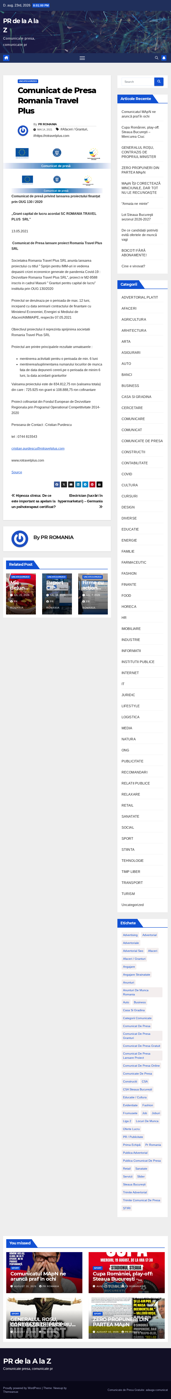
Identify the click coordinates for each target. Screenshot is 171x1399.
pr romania (153, 1144)
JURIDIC (128, 695)
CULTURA (130, 485)
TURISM (128, 894)
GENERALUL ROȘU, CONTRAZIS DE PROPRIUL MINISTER (139, 152)
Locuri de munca (147, 1121)
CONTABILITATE (135, 463)
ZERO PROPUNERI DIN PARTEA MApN (120, 1322)
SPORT (127, 838)
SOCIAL (128, 827)
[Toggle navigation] (82, 58)
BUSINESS (130, 386)
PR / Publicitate (133, 1137)
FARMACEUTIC (134, 562)
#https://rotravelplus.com (51, 136)
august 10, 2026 (108, 1332)
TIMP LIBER (131, 871)
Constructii (130, 1081)
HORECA (129, 606)
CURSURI (129, 496)
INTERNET (130, 673)
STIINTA (128, 849)
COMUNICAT (132, 430)
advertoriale (131, 943)
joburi (156, 1113)
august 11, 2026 (25, 1332)
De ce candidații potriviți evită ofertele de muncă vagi (140, 235)
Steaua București (134, 1184)
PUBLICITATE (132, 761)
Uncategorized (28, 81)
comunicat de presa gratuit (141, 1045)
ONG (125, 750)
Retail (127, 1168)
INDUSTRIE (131, 640)
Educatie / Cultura (135, 1097)
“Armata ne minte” (135, 203)
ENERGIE (129, 540)
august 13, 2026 (108, 1286)
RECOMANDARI (134, 772)
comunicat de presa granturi (136, 1036)
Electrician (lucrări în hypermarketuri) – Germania (80, 498)
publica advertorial (135, 1152)
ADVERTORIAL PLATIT (140, 297)
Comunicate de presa (137, 1073)
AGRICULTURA (134, 319)
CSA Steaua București (137, 1089)
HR (124, 617)
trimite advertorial (135, 1192)
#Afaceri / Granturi (73, 129)
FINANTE (129, 584)
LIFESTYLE (131, 706)
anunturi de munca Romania (135, 992)
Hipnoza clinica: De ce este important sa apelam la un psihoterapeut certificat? (33, 501)
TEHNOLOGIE (133, 860)
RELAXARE (131, 794)
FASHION (129, 573)
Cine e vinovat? (133, 266)
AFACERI (129, 308)
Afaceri (152, 950)
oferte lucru (131, 1129)
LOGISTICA (131, 717)
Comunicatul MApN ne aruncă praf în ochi (38, 1276)
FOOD (126, 595)
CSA (145, 1081)
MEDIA (127, 728)
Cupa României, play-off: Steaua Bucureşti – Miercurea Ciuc (140, 132)
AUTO (126, 363)
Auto (126, 1002)
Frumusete (130, 1113)
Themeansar (10, 1391)
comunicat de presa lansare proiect (136, 1055)
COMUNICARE (133, 419)
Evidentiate (130, 1105)
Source (16, 472)
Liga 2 (127, 1121)
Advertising (130, 935)
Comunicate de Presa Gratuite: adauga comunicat (138, 1389)
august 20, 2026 (25, 1286)
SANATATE (131, 816)
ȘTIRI (127, 1208)
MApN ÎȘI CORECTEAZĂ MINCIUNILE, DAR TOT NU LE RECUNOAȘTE (141, 188)
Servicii (127, 1176)
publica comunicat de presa (142, 1160)
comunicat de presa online (141, 1065)
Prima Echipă (132, 1144)
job (144, 1113)
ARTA (126, 341)
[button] (156, 58)
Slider (141, 1176)
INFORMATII (131, 651)
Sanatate (141, 1168)
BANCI (127, 375)
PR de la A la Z (27, 1361)
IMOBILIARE (131, 629)
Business (140, 1002)
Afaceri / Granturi (134, 958)
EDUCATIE (130, 529)
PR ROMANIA (47, 124)
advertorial (149, 935)
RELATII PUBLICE (136, 783)
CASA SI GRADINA (137, 397)
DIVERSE (129, 518)
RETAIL (127, 805)
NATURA (129, 739)
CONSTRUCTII (133, 452)
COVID (127, 474)
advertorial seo (133, 950)
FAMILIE (128, 551)
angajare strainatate (136, 974)
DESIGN (128, 507)
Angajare (129, 966)
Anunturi (128, 982)
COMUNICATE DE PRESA (142, 441)
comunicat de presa (136, 1026)
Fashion (147, 1105)
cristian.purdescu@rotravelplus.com (37, 448)
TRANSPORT (132, 883)
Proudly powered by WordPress (22, 1388)
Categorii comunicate (137, 1018)
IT (123, 684)
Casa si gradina (134, 1010)
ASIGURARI (131, 352)
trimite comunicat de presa (141, 1200)
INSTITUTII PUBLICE (138, 662)
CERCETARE (132, 408)
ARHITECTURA (134, 330)
